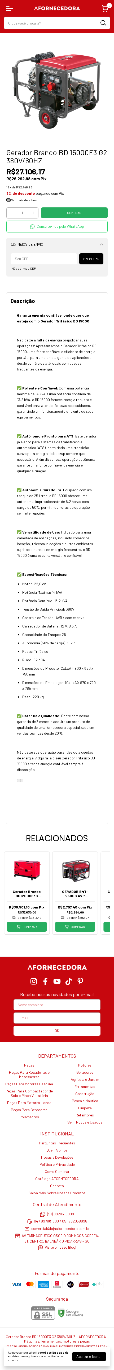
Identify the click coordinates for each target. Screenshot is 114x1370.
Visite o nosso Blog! (60, 1247)
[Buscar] (102, 23)
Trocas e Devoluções (57, 1157)
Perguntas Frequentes (57, 1143)
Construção (84, 1093)
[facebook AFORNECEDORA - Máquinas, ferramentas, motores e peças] (45, 981)
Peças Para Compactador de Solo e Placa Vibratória (29, 1093)
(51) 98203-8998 (60, 1214)
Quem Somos (57, 1150)
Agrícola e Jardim (85, 1079)
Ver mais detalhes (24, 200)
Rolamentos (29, 1117)
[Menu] (10, 8)
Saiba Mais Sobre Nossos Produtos (57, 1193)
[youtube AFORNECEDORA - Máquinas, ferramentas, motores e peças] (57, 981)
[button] (57, 226)
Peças (29, 1065)
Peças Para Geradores (29, 1109)
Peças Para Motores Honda (29, 1102)
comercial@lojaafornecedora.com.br (60, 1228)
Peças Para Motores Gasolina (29, 1084)
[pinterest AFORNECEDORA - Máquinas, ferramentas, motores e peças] (80, 981)
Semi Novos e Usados (84, 1122)
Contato (57, 1185)
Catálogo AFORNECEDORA (57, 1178)
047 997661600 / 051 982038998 (60, 1221)
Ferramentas (84, 1086)
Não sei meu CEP (24, 268)
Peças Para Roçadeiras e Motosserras (29, 1074)
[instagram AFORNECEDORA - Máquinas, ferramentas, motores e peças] (34, 981)
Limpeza (85, 1108)
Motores (84, 1065)
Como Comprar (57, 1171)
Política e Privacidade (57, 1164)
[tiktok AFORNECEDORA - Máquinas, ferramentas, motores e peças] (68, 981)
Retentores (85, 1115)
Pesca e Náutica (85, 1100)
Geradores (84, 1072)
